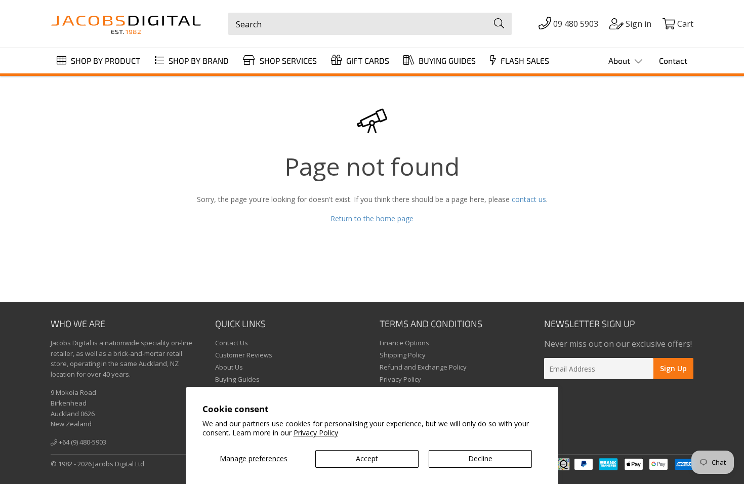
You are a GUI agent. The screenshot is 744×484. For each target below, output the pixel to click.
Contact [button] (673, 60)
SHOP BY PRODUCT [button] (104, 60)
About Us (229, 367)
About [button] (620, 60)
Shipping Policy (403, 354)
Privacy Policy (316, 432)
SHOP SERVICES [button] (287, 60)
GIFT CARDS (366, 60)
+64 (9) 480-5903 (81, 442)
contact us (529, 199)
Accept (367, 458)
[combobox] (370, 24)
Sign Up (673, 368)
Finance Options (404, 342)
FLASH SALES (524, 60)
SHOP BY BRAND (198, 60)
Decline (480, 458)
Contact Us (231, 342)
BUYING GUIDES (446, 60)
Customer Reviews (243, 354)
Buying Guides (237, 379)
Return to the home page (372, 218)
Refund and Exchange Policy (423, 367)
